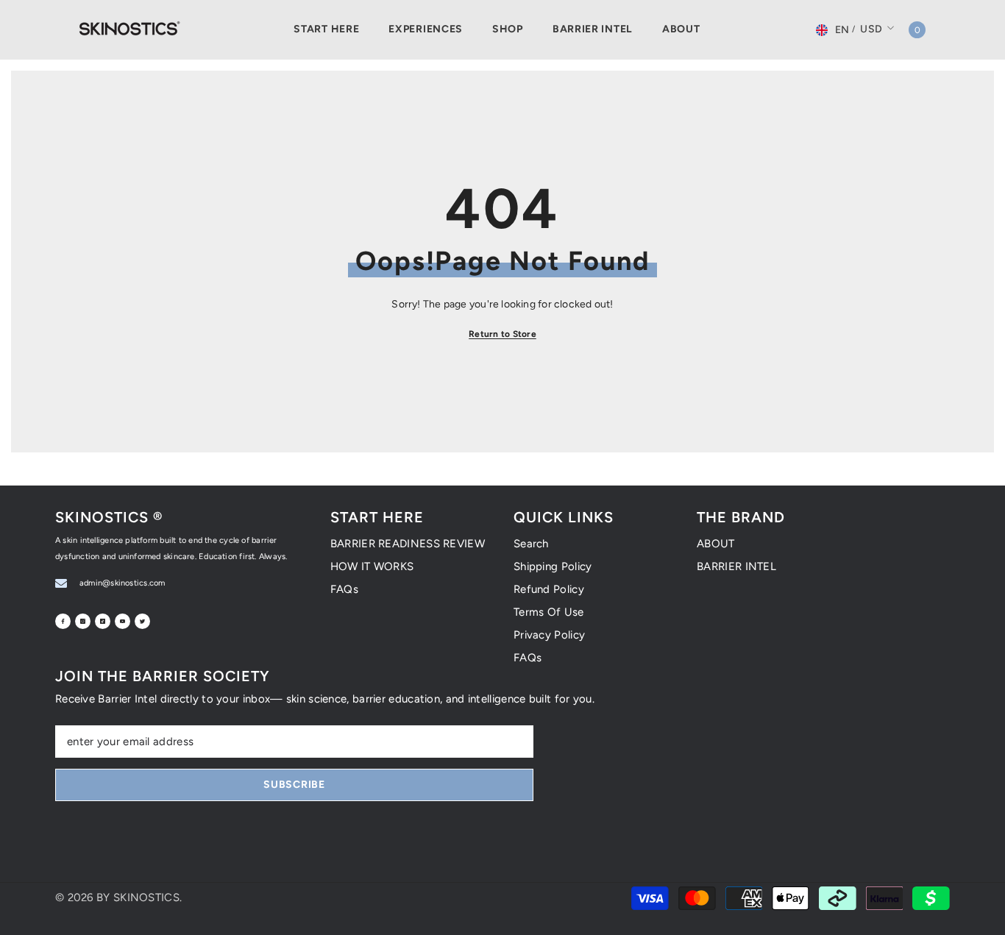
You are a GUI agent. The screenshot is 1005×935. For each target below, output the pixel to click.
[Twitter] (142, 621)
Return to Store (502, 334)
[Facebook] (63, 621)
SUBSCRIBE (293, 784)
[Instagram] (82, 621)
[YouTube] (122, 621)
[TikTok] (102, 621)
